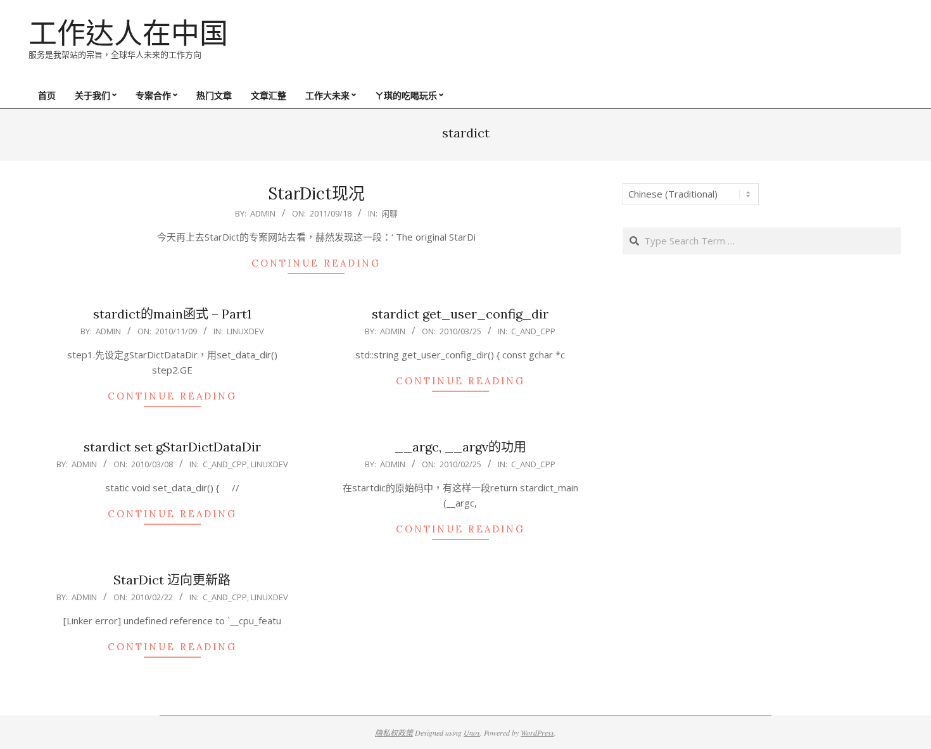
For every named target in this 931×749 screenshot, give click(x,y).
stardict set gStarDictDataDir (172, 447)
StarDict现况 (316, 193)
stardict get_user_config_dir (460, 314)
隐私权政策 (394, 732)
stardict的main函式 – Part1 (172, 314)
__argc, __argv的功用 (460, 447)
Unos (472, 732)
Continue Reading (316, 263)
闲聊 (389, 213)
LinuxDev (245, 331)
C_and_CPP (533, 331)
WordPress (537, 732)
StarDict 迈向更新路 (172, 580)
